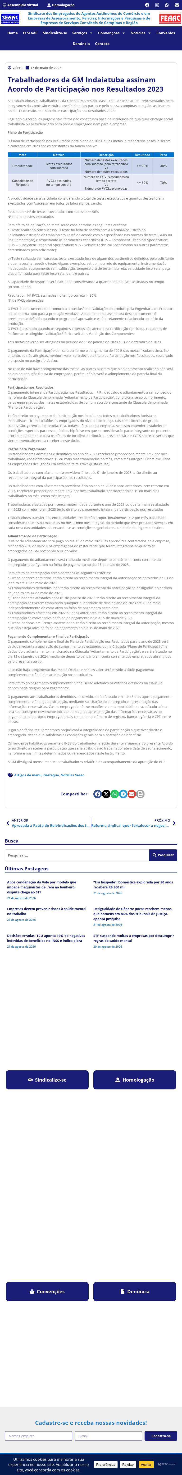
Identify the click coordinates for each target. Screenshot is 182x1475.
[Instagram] (157, 5)
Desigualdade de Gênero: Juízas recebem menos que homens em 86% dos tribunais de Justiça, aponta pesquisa (132, 914)
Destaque (51, 775)
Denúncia (81, 43)
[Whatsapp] (167, 5)
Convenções (108, 32)
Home (12, 32)
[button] (97, 794)
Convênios (165, 32)
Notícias (138, 32)
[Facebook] (147, 5)
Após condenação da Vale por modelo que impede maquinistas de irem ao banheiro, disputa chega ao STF (41, 887)
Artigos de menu (27, 775)
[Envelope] (177, 5)
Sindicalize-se (55, 32)
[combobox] (77, 855)
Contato (102, 43)
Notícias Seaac (72, 775)
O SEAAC (30, 32)
